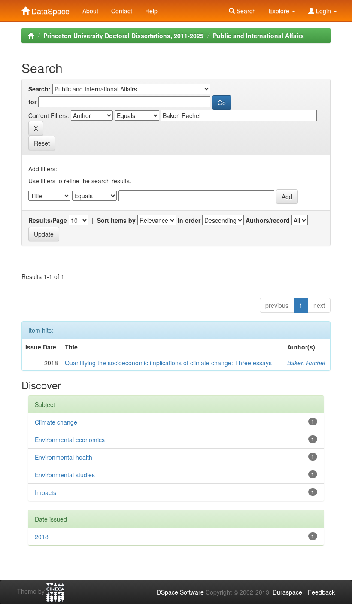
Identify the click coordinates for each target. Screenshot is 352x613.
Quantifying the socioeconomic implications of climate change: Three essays (168, 362)
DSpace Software (180, 592)
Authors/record (268, 220)
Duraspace (287, 592)
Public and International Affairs (258, 35)
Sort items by (116, 220)
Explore (280, 10)
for (32, 101)
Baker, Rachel (306, 362)
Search (245, 10)
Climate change (56, 422)
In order (189, 220)
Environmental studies (65, 474)
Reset (42, 143)
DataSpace (49, 9)
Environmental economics (70, 439)
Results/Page (47, 220)
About (90, 10)
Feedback (321, 592)
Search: (39, 89)
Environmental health (63, 457)
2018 (42, 536)
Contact (121, 10)
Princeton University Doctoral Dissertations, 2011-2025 (123, 35)
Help (151, 10)
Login (323, 10)
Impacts (45, 492)
